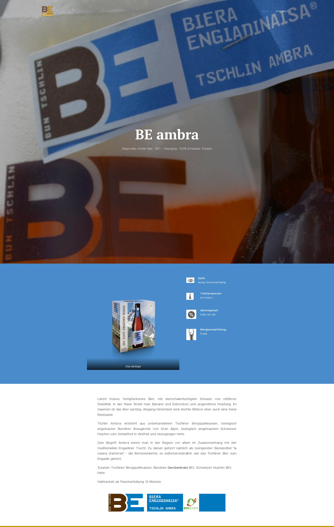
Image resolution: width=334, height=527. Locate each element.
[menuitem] (267, 11)
